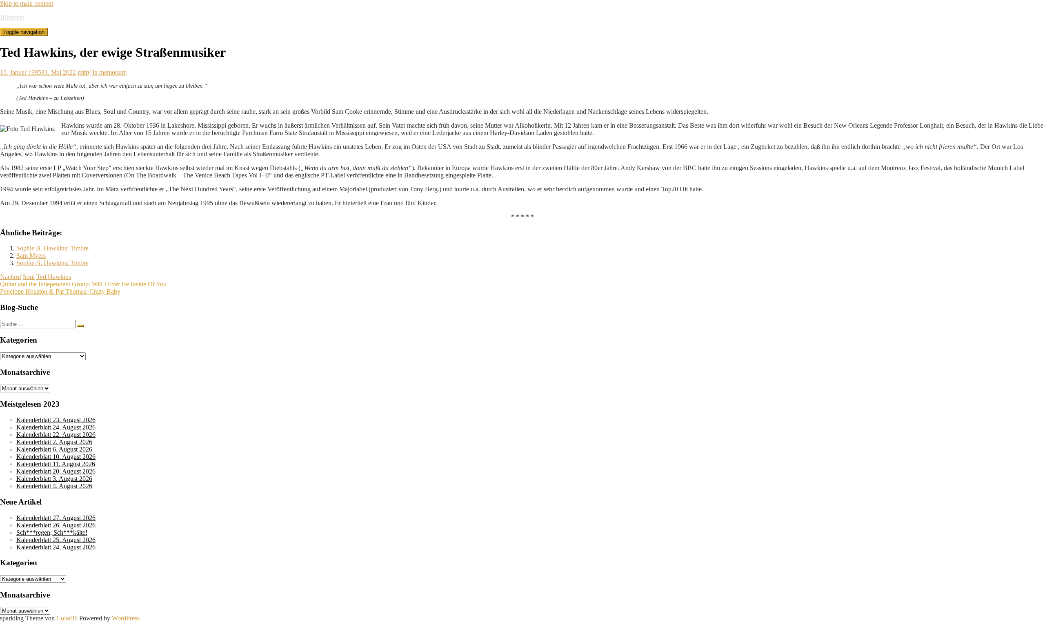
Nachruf (10, 276)
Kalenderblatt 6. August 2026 (54, 449)
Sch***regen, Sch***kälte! (51, 532)
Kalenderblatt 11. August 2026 (55, 463)
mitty (84, 72)
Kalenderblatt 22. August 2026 (56, 434)
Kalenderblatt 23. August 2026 (56, 419)
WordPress (126, 618)
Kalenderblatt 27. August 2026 (56, 517)
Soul (29, 276)
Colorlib (67, 618)
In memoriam (109, 72)
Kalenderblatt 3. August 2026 (54, 478)
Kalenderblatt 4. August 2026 (54, 486)
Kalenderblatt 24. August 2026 (56, 427)
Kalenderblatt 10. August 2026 (56, 456)
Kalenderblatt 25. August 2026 (56, 539)
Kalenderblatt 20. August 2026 (56, 471)
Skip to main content (26, 3)
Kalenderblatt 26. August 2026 (56, 525)
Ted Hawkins (53, 276)
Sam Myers (31, 255)
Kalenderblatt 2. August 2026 (54, 441)
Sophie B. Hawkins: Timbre (52, 248)
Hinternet (12, 17)
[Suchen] (80, 326)
